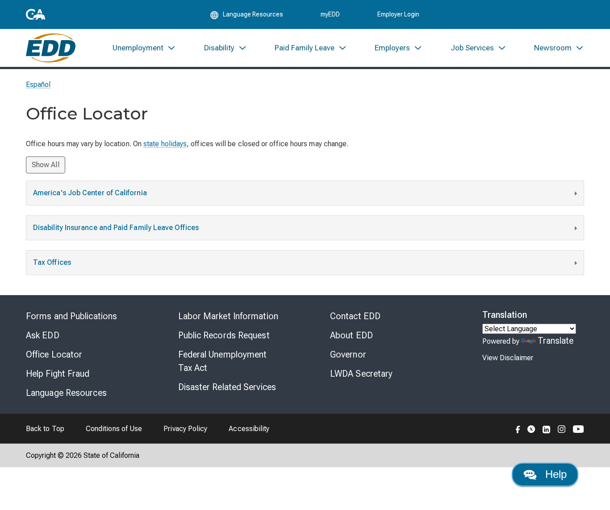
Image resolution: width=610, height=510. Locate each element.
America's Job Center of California (90, 193)
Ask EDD (42, 335)
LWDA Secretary (361, 373)
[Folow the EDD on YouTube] (578, 428)
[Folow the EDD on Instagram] (562, 428)
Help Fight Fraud (58, 373)
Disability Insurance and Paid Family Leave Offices (116, 227)
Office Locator (54, 354)
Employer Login (398, 14)
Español (38, 84)
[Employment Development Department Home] (50, 47)
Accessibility (249, 428)
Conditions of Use (114, 428)
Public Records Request (224, 335)
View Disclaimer (507, 358)
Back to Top (45, 428)
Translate (556, 340)
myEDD (330, 14)
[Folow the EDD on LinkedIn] (547, 428)
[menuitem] (144, 48)
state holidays (165, 144)
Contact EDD (355, 316)
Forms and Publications (71, 316)
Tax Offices (52, 262)
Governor (348, 354)
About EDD (351, 335)
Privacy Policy (185, 428)
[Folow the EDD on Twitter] (531, 428)
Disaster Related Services (227, 387)
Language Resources (66, 392)
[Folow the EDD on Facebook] (518, 428)
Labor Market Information (228, 316)
